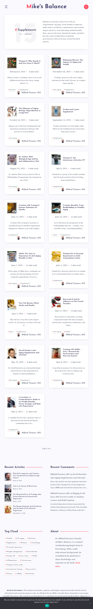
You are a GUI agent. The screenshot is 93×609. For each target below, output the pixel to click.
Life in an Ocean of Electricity (25, 486)
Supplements (24, 89)
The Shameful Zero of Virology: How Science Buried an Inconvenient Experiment (27, 496)
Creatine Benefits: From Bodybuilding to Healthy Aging (73, 207)
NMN (35, 556)
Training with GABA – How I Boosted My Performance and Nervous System (72, 353)
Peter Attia (24, 556)
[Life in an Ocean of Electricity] (8, 488)
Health (67, 331)
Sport (56, 235)
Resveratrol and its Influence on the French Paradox (73, 301)
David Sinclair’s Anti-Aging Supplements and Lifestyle (29, 353)
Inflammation (12, 560)
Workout (24, 543)
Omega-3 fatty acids (15, 565)
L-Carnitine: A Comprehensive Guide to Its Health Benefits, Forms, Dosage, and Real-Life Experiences (30, 401)
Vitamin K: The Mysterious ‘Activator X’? (74, 159)
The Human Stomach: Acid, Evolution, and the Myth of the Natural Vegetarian (27, 508)
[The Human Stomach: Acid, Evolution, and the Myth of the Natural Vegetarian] (8, 509)
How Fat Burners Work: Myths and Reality (29, 304)
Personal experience (14, 547)
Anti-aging (57, 89)
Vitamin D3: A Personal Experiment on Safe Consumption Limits (73, 256)
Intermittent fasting (14, 569)
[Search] (86, 7)
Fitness (9, 573)
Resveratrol (30, 569)
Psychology (36, 543)
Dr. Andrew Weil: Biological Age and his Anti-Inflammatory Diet (29, 159)
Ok (47, 606)
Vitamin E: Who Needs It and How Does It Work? (29, 62)
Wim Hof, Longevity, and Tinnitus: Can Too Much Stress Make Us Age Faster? (26, 476)
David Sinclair (32, 551)
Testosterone (26, 560)
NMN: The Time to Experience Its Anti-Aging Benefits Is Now (30, 256)
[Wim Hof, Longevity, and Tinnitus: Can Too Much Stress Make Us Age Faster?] (8, 476)
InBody (19, 573)
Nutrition (13, 89)
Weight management (15, 551)
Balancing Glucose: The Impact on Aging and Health (73, 62)
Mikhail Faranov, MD (59, 474)
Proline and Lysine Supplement (71, 111)
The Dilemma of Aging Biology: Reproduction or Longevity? (30, 111)
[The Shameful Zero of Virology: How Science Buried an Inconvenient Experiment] (8, 497)
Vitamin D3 (11, 556)
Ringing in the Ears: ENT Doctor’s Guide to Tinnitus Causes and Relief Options (67, 497)
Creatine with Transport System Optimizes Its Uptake (29, 207)
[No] (90, 603)
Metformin (30, 573)
